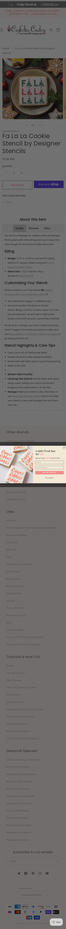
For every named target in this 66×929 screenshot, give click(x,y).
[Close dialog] (64, 448)
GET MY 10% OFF (49, 472)
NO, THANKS (49, 477)
